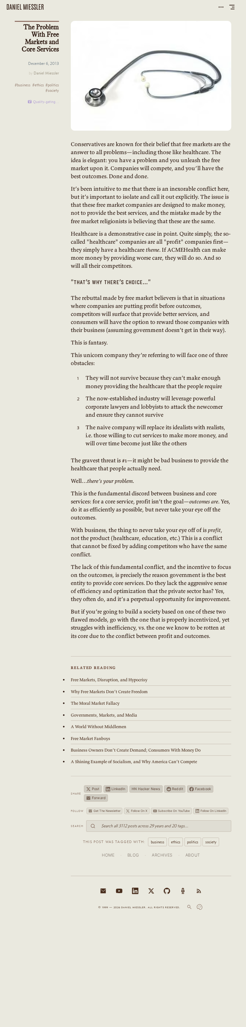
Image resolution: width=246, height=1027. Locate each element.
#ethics (38, 85)
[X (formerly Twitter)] (151, 891)
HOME (108, 855)
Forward (99, 798)
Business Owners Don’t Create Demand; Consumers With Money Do (136, 750)
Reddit (177, 789)
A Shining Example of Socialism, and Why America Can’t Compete (134, 761)
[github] (167, 891)
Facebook (203, 789)
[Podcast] (183, 891)
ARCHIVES (162, 855)
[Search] (189, 906)
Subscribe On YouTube (174, 811)
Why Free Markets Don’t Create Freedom (109, 691)
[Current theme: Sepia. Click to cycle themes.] (199, 906)
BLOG (133, 855)
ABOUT (192, 855)
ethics (175, 842)
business (157, 842)
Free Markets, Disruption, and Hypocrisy (109, 680)
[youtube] (119, 891)
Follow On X (139, 811)
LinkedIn (118, 789)
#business (22, 85)
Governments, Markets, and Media (104, 715)
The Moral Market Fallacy (95, 703)
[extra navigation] (221, 7)
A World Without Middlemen (98, 726)
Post (95, 789)
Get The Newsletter (107, 811)
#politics (52, 85)
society (211, 842)
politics (192, 842)
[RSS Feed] (199, 891)
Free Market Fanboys (90, 738)
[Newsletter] (103, 891)
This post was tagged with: (114, 842)
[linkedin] (135, 891)
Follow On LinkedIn (213, 811)
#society (52, 91)
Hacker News (146, 789)
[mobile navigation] (232, 7)
